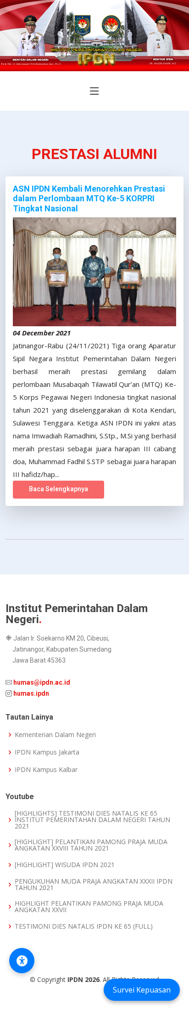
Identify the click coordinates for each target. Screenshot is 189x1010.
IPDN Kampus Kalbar (46, 769)
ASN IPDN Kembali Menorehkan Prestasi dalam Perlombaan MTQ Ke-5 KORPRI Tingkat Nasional (89, 198)
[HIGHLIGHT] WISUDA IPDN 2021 (65, 865)
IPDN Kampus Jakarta (47, 752)
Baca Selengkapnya (58, 489)
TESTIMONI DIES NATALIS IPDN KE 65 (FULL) (84, 926)
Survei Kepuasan (142, 990)
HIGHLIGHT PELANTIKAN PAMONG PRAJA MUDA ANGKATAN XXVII (89, 906)
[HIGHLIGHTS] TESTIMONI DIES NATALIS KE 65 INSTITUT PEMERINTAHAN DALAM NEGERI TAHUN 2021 (92, 819)
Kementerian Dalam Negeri (55, 735)
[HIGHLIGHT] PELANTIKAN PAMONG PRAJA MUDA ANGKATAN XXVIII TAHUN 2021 (91, 845)
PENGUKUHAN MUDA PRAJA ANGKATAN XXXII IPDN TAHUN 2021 (93, 884)
